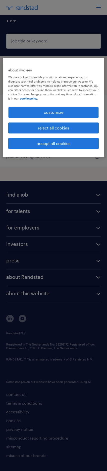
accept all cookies (53, 143)
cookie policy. (29, 98)
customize (53, 112)
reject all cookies (53, 127)
